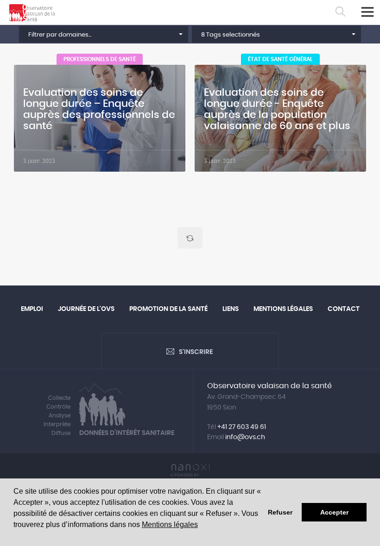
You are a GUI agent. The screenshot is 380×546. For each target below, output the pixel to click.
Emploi (32, 309)
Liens (230, 309)
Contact (344, 309)
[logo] (32, 12)
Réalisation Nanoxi (190, 470)
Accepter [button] (334, 512)
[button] (103, 34)
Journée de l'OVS (86, 309)
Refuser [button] (280, 512)
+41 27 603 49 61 (241, 427)
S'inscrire (196, 352)
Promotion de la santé (168, 309)
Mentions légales (170, 524)
